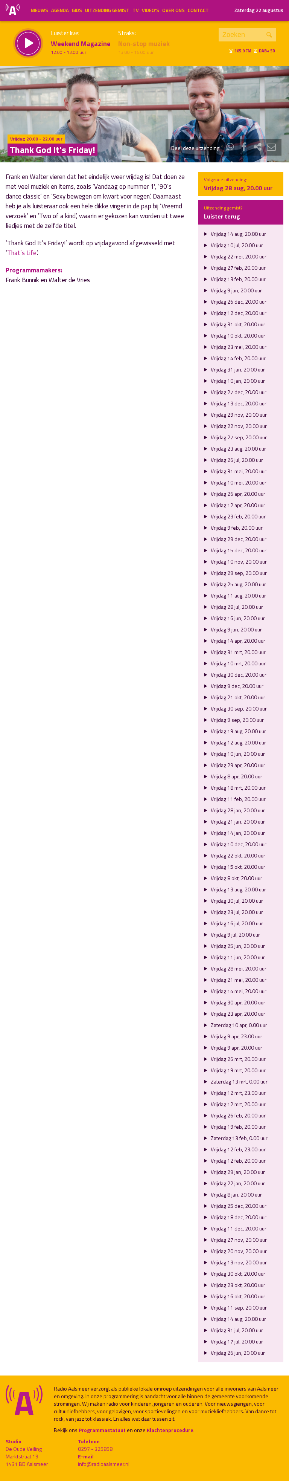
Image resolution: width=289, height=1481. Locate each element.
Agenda (60, 10)
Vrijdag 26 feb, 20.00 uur (238, 1115)
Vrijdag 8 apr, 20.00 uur (236, 776)
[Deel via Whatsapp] (230, 148)
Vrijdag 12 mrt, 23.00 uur (238, 1093)
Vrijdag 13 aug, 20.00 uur (238, 889)
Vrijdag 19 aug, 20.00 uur (238, 731)
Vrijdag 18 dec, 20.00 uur (238, 1217)
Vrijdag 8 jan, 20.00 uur (236, 1194)
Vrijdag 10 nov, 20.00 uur (238, 562)
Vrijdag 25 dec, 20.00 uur (238, 1206)
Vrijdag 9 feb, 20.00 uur (236, 528)
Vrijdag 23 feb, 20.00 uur (238, 516)
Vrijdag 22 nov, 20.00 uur (238, 426)
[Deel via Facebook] (243, 148)
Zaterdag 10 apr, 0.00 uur (238, 1025)
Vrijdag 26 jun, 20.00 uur (237, 1353)
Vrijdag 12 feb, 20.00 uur (238, 1161)
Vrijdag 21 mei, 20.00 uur (238, 980)
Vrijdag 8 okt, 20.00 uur (236, 878)
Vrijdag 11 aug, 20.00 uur (238, 595)
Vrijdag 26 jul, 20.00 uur (236, 460)
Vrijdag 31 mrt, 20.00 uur (238, 652)
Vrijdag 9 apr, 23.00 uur (236, 1036)
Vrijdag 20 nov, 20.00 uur (238, 1251)
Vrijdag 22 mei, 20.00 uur (238, 256)
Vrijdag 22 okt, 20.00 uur (237, 855)
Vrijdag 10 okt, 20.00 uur (237, 335)
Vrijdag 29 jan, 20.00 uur (237, 1172)
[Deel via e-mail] (271, 148)
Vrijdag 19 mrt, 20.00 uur (238, 1070)
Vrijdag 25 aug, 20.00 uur (238, 584)
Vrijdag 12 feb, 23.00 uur (238, 1149)
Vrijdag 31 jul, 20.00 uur (236, 1330)
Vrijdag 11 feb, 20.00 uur (238, 799)
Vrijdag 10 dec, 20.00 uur (238, 844)
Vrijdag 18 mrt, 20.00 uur (238, 788)
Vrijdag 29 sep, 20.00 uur (238, 573)
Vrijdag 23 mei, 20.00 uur (238, 347)
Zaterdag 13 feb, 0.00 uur (239, 1138)
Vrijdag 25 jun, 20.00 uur (237, 946)
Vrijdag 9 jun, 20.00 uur (236, 629)
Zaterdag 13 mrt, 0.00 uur (239, 1081)
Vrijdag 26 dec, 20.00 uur (238, 302)
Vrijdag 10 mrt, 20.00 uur (238, 663)
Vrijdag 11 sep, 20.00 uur (238, 1307)
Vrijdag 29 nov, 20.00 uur (238, 415)
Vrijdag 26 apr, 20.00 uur (237, 494)
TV (135, 10)
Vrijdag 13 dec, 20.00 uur (238, 403)
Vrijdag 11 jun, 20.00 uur (237, 957)
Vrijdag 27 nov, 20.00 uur (238, 1240)
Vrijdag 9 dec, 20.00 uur (236, 686)
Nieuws (39, 10)
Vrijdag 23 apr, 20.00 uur (237, 1014)
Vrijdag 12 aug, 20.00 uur (238, 742)
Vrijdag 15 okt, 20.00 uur (237, 867)
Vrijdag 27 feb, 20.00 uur (238, 268)
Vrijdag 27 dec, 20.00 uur (238, 392)
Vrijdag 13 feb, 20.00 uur (238, 279)
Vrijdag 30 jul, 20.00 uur (236, 901)
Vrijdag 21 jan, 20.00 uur (237, 821)
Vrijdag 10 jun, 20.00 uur (237, 754)
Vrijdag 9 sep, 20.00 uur (237, 720)
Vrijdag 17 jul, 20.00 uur (236, 1341)
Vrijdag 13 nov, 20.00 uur (238, 1262)
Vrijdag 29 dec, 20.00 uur (238, 539)
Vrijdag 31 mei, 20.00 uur (238, 471)
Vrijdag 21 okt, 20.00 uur (237, 697)
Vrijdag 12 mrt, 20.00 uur (238, 1104)
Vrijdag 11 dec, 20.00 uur (238, 1228)
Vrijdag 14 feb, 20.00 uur (238, 358)
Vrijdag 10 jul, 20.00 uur (236, 245)
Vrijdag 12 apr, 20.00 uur (237, 505)
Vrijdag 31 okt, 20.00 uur (237, 324)
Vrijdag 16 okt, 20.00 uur (237, 1296)
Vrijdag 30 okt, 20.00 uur (237, 1274)
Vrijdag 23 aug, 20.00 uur (238, 448)
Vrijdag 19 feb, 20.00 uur (238, 1127)
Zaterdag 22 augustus (258, 10)
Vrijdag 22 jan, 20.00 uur (237, 1183)
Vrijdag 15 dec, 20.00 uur (238, 550)
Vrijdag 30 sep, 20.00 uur (238, 708)
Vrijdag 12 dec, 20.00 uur (238, 313)
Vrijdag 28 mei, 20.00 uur (238, 968)
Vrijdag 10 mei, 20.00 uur (238, 482)
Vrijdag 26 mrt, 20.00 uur (238, 1059)
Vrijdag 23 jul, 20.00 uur (236, 912)
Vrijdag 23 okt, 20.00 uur (237, 1285)
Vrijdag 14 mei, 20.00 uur (238, 991)
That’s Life (22, 253)
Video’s (150, 10)
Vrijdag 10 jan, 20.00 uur (237, 381)
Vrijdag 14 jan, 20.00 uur (237, 833)
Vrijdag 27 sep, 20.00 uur (238, 437)
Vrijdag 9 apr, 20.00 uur (236, 1048)
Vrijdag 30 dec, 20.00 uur (238, 675)
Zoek (269, 34)
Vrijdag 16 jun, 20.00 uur (237, 618)
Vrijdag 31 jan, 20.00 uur (237, 369)
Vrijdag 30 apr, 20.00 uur (237, 1002)
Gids (77, 10)
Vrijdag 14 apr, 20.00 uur (237, 641)
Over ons (173, 10)
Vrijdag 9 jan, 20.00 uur (236, 290)
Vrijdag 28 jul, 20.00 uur (236, 607)
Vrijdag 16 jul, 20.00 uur (236, 923)
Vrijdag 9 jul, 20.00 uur (235, 934)
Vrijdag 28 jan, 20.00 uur (237, 810)
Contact (198, 10)
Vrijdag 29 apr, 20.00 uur (237, 765)
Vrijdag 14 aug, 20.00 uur (238, 234)
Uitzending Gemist (107, 10)
